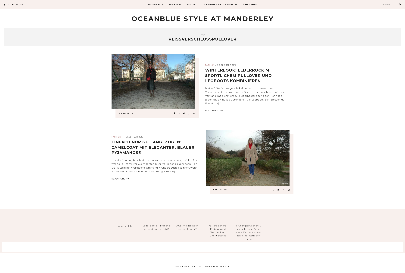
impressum (175, 4)
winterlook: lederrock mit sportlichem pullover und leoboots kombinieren (239, 75)
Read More (212, 111)
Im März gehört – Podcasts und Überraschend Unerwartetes (218, 230)
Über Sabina (250, 4)
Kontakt (192, 4)
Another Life (125, 226)
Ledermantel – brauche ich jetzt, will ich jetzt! (156, 227)
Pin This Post (126, 113)
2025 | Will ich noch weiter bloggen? (187, 227)
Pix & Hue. (224, 267)
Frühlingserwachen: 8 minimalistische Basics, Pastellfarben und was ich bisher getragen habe (249, 232)
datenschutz (155, 4)
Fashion (210, 65)
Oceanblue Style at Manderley (220, 4)
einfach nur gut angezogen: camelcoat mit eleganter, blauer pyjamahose (153, 147)
